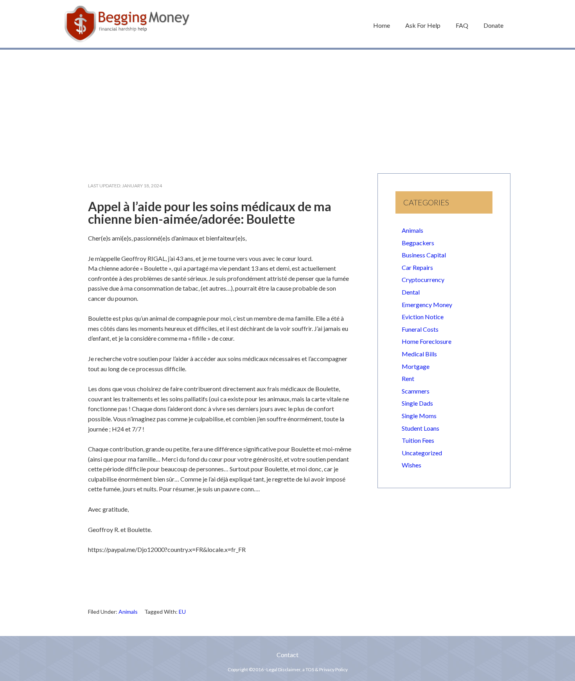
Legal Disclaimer (283, 669)
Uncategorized (422, 452)
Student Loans (420, 428)
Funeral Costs (420, 329)
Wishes (411, 465)
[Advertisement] (287, 107)
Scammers (415, 391)
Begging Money (127, 23)
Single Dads (417, 403)
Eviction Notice (423, 316)
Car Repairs (417, 267)
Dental (411, 292)
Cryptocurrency (423, 279)
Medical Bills (419, 354)
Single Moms (419, 415)
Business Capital (424, 255)
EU (182, 611)
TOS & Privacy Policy (326, 669)
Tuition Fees (418, 440)
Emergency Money (427, 304)
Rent (408, 378)
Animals (128, 611)
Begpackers (418, 242)
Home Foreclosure (426, 341)
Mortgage (415, 366)
